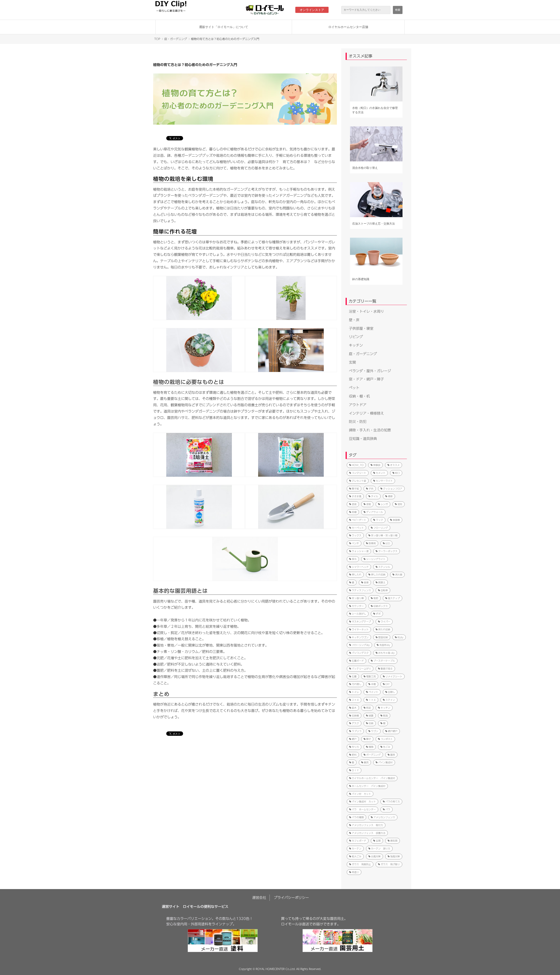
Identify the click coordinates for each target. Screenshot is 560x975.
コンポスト (387, 739)
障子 (368, 739)
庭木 (354, 707)
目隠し (391, 692)
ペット (354, 387)
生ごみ (386, 747)
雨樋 (354, 512)
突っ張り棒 (358, 598)
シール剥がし (359, 613)
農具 (366, 762)
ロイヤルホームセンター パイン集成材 (373, 778)
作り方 (355, 747)
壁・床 (354, 320)
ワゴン (374, 731)
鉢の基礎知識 (360, 279)
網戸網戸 (392, 731)
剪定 (368, 707)
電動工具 (371, 676)
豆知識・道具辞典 (363, 438)
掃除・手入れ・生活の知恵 (370, 430)
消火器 (398, 574)
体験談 (376, 465)
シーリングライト (375, 559)
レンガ (384, 504)
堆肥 (375, 598)
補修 (390, 496)
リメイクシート (393, 676)
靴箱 (385, 715)
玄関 (352, 362)
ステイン (390, 700)
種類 (371, 747)
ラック (379, 520)
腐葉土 (381, 582)
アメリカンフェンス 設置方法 (368, 833)
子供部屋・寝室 (361, 328)
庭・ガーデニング (175, 39)
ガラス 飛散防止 (361, 864)
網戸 (354, 739)
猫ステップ (394, 598)
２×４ (355, 700)
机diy (400, 637)
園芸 (392, 754)
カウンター (358, 606)
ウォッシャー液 (360, 551)
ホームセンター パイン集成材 (368, 786)
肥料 (354, 754)
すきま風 (356, 496)
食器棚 (396, 520)
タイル (374, 496)
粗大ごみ (356, 856)
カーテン (356, 848)
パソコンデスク (360, 653)
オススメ (395, 465)
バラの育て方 (392, 801)
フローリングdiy (361, 645)
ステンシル (384, 567)
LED (387, 543)
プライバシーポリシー (291, 897)
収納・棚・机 (359, 396)
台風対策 (376, 856)
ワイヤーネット (360, 629)
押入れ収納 (384, 629)
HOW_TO (358, 465)
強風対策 (395, 856)
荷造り (355, 872)
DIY (387, 684)
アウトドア (357, 404)
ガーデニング (373, 754)
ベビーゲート (359, 520)
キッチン (356, 345)
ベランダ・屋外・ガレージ (370, 371)
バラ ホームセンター (364, 809)
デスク (355, 723)
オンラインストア (312, 10)
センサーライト (384, 481)
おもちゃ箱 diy (386, 653)
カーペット (358, 528)
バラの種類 (358, 817)
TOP (157, 39)
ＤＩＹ (355, 770)
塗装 (354, 504)
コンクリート (359, 473)
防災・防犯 (357, 421)
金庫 (366, 582)
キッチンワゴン (360, 637)
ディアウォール (374, 512)
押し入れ (356, 574)
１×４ (372, 700)
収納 (371, 723)
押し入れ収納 (378, 574)
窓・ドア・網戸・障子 (366, 379)
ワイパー (385, 621)
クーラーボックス (387, 551)
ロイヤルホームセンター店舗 (348, 27)
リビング (356, 336)
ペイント (373, 692)
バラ (387, 809)
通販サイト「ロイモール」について (223, 27)
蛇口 (397, 473)
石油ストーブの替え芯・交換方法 (373, 223)
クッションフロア (392, 488)
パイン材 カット (361, 794)
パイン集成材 (385, 762)
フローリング (380, 528)
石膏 (354, 676)
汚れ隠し (356, 684)
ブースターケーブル (384, 660)
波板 (368, 504)
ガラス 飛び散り (390, 864)
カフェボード (359, 840)
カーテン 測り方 (380, 848)
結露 (371, 715)
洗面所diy (384, 645)
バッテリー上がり (361, 668)
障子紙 (355, 488)
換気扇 (393, 840)
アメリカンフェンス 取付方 (367, 825)
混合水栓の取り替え (365, 167)
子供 (371, 488)
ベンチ (355, 543)
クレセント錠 (359, 481)
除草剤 (372, 543)
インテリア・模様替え (366, 413)
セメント (380, 473)
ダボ (378, 613)
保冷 (354, 559)
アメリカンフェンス (384, 817)
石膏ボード (358, 660)
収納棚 (355, 715)
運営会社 (259, 897)
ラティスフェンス (361, 590)
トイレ (355, 692)
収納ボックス (380, 606)
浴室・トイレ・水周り (366, 311)
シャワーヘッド (360, 567)
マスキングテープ (361, 621)
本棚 (373, 684)
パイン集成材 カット (364, 801)
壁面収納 (383, 637)
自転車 (384, 590)
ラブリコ (356, 731)
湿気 (399, 504)
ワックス (356, 535)
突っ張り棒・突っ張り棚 (384, 535)
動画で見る (387, 668)
